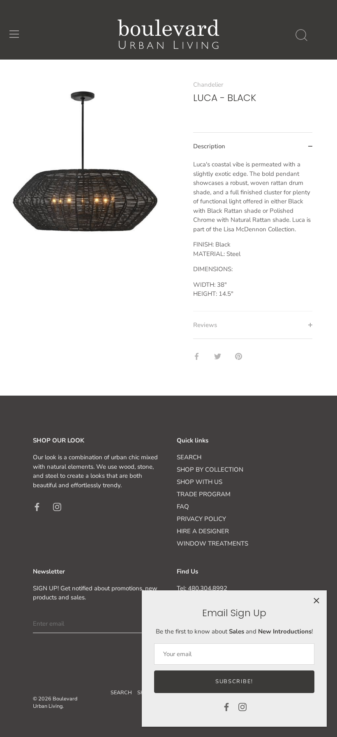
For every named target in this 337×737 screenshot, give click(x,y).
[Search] (301, 35)
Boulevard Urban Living (55, 702)
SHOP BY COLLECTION (210, 469)
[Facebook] (226, 706)
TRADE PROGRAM (204, 494)
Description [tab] (209, 146)
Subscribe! (234, 681)
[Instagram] (242, 706)
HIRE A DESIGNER (203, 531)
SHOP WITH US (199, 482)
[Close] (316, 601)
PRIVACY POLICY (201, 519)
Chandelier (208, 85)
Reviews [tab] (205, 325)
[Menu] (14, 34)
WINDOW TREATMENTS (212, 543)
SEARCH (189, 457)
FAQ (183, 506)
